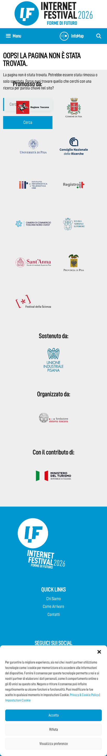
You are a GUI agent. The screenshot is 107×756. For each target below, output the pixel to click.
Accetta (54, 715)
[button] (99, 651)
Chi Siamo (53, 599)
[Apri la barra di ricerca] (99, 36)
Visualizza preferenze (53, 744)
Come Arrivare (53, 606)
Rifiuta (53, 729)
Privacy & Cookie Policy (84, 695)
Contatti (54, 614)
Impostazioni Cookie (18, 700)
